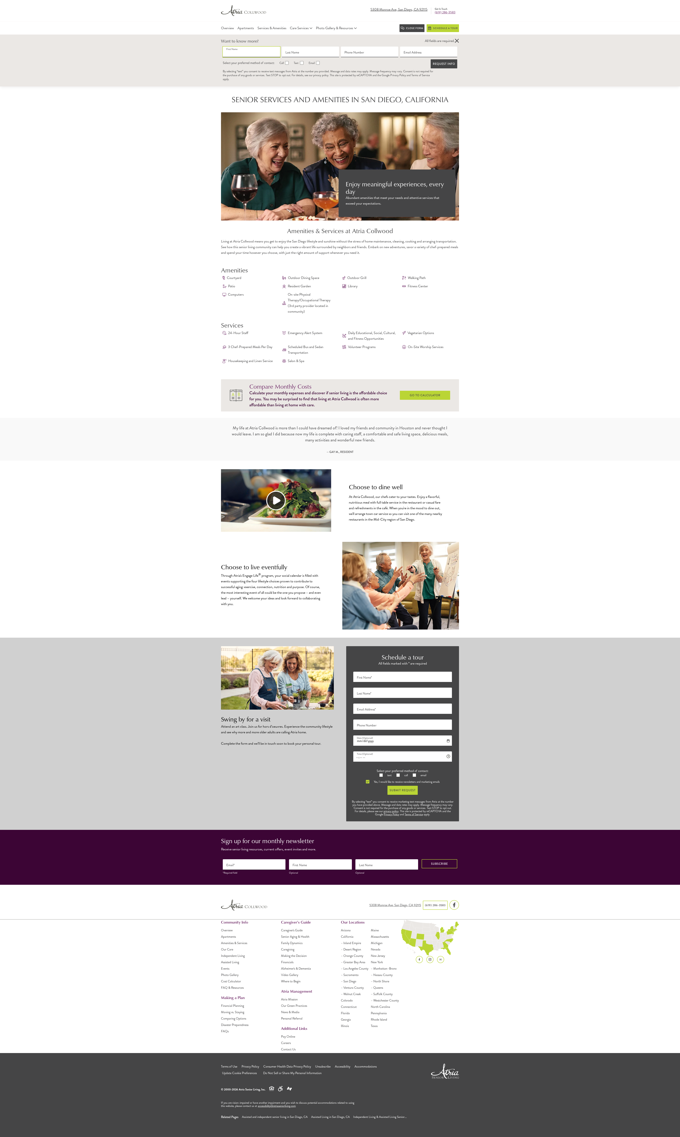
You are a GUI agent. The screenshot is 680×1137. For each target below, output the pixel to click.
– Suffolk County (382, 994)
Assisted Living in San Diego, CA (330, 1117)
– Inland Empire (351, 943)
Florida (345, 1013)
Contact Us (288, 1049)
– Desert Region (351, 949)
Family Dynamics (291, 943)
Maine (375, 930)
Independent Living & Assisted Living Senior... (380, 1117)
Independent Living (233, 955)
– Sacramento (350, 975)
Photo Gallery (230, 975)
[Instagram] (430, 959)
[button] (457, 41)
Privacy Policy (398, 75)
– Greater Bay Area (353, 962)
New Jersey (378, 955)
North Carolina (380, 1007)
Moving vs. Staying (232, 1012)
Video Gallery (289, 975)
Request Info (444, 64)
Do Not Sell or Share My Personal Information (292, 1073)
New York (377, 962)
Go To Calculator (425, 395)
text (389, 775)
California (347, 936)
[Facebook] (454, 905)
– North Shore (380, 981)
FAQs (225, 1031)
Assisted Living (230, 962)
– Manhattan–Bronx (384, 968)
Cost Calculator (231, 981)
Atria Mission (289, 999)
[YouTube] (440, 959)
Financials (287, 962)
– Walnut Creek (351, 994)
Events (225, 968)
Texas (374, 1026)
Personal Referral (291, 1018)
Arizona (346, 930)
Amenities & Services (234, 943)
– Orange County (352, 955)
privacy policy (320, 75)
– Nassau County (382, 975)
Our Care (227, 949)
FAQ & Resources (232, 987)
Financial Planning (232, 1005)
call (406, 775)
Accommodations (366, 1066)
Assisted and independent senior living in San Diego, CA (275, 1117)
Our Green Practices (294, 1005)
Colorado (347, 1000)
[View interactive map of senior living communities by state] (430, 937)
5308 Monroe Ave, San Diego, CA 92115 (398, 9)
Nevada (375, 949)
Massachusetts (380, 936)
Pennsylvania (379, 1013)
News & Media (290, 1012)
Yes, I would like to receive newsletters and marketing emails (406, 782)
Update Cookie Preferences (239, 1073)
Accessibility (342, 1066)
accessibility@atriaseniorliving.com (277, 1106)
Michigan (376, 943)
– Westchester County (385, 1000)
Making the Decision (294, 955)
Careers (286, 1043)
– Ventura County (352, 987)
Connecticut (349, 1007)
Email (311, 63)
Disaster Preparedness (234, 1025)
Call (281, 63)
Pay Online (288, 1036)
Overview (227, 930)
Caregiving (287, 949)
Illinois (345, 1026)
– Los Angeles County (354, 968)
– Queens (377, 987)
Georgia (346, 1019)
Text (295, 63)
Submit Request (403, 790)
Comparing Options (233, 1018)
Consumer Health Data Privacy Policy (287, 1066)
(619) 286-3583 (445, 12)
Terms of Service (420, 75)
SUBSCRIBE (439, 864)
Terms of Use (229, 1066)
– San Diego (348, 981)
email (423, 775)
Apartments (228, 936)
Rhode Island (379, 1019)
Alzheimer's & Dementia (296, 968)
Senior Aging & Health (295, 936)
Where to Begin (291, 981)
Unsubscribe (323, 1066)
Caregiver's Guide (292, 930)
